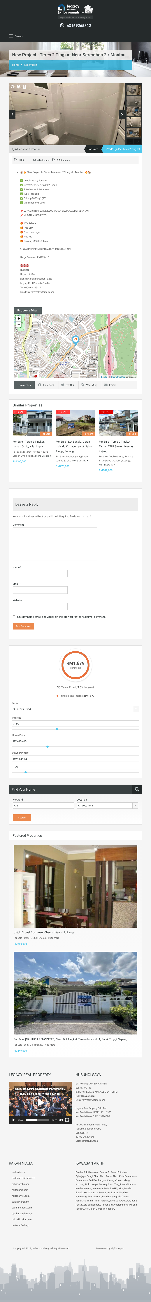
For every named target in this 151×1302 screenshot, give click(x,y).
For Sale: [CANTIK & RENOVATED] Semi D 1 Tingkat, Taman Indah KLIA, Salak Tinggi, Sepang (70, 1039)
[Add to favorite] (18, 88)
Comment (19, 524)
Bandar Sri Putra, (108, 1172)
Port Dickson (94, 1196)
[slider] (37, 1120)
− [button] (18, 324)
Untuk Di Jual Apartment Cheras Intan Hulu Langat (44, 932)
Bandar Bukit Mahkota (87, 1172)
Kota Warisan (129, 1184)
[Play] (13, 1120)
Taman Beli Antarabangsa (114, 1204)
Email (112, 385)
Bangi (90, 1176)
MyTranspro (116, 1248)
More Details (42, 455)
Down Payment (20, 752)
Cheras (119, 1180)
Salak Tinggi (114, 1184)
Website (17, 600)
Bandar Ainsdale (119, 1192)
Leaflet (104, 376)
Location (82, 799)
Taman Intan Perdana (98, 1200)
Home (15, 64)
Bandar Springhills (111, 1196)
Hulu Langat (91, 1184)
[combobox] (75, 709)
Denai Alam (112, 1176)
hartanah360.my (20, 1225)
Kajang (110, 1180)
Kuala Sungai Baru (90, 1204)
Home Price (18, 735)
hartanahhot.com (20, 1195)
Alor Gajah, (90, 1208)
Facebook (48, 385)
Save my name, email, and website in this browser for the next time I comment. (61, 616)
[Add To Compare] (12, 87)
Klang (127, 1180)
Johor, (99, 1208)
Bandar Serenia (83, 1188)
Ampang (80, 1184)
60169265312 (79, 25)
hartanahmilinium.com (23, 1178)
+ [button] (18, 318)
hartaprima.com (20, 1190)
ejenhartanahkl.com (22, 1207)
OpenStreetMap (118, 376)
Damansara (82, 1180)
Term (15, 703)
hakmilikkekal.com (21, 1219)
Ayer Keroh (124, 1200)
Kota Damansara (128, 1176)
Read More (53, 938)
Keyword (18, 799)
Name (17, 567)
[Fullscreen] (67, 1120)
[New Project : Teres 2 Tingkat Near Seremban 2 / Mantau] (76, 340)
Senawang (81, 1196)
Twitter (70, 385)
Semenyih (97, 1188)
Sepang (103, 1184)
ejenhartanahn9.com (22, 1213)
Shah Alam (99, 1176)
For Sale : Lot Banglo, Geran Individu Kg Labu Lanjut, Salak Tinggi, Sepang (74, 446)
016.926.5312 (87, 1095)
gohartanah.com (20, 1184)
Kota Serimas (91, 1192)
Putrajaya (122, 1172)
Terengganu (109, 1208)
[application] (40, 1103)
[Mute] (61, 1120)
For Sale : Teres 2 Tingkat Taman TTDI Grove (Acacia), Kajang (116, 446)
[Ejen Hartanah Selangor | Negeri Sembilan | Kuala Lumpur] (75, 9)
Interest (16, 717)
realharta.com (19, 1172)
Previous (12, 114)
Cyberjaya (81, 1176)
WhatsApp (91, 385)
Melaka (114, 1200)
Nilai (121, 1188)
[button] (40, 1102)
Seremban (30, 64)
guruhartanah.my (20, 1201)
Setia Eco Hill (110, 1188)
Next (122, 114)
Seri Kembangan (97, 1180)
